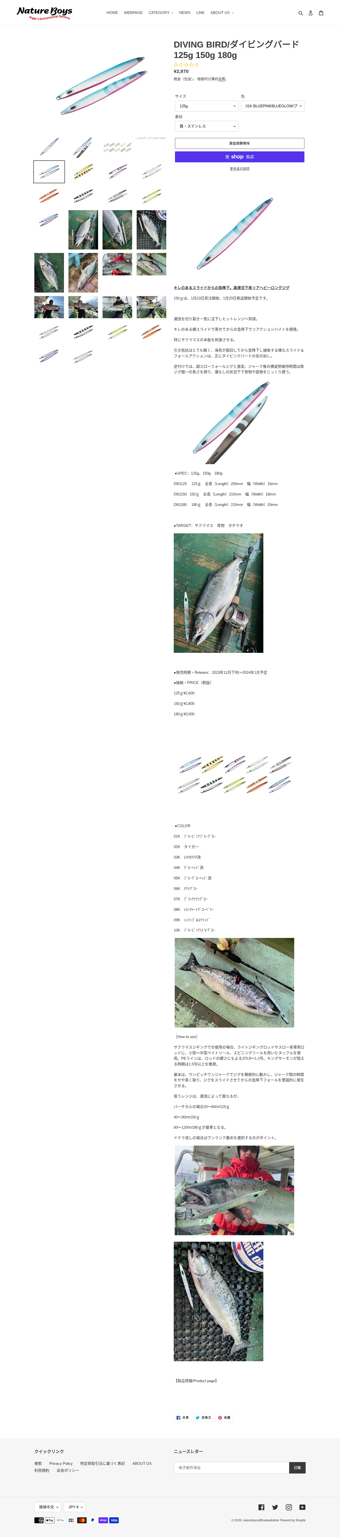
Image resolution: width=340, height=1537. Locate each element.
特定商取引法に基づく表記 (102, 1463)
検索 (38, 1463)
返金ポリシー (68, 1470)
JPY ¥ (73, 1507)
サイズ (180, 96)
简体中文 (46, 1507)
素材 (178, 117)
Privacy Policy (61, 1463)
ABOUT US (142, 1463)
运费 (221, 79)
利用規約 (41, 1470)
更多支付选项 (239, 169)
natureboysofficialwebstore (261, 1520)
